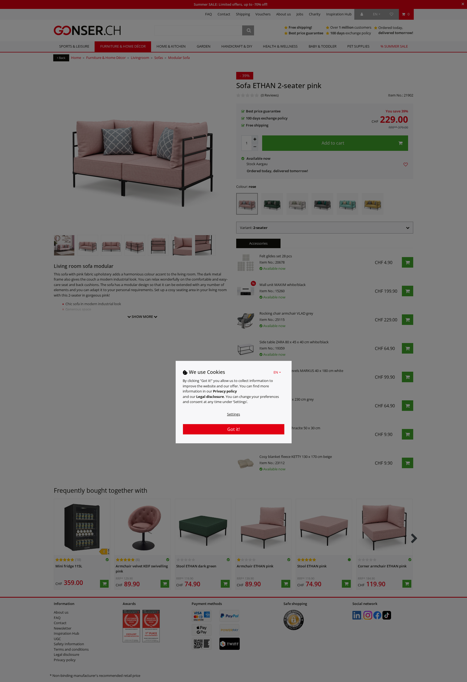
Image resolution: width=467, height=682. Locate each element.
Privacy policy (225, 391)
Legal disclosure (210, 396)
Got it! (233, 429)
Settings (233, 414)
